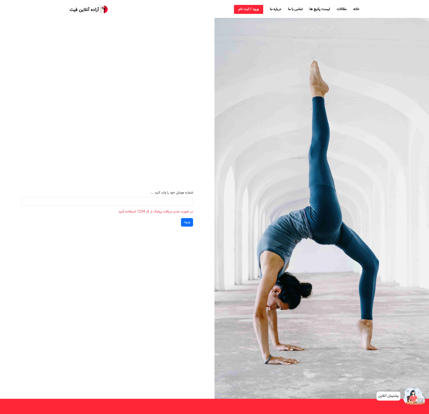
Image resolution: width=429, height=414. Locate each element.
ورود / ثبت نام (248, 9)
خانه (356, 9)
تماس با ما (295, 9)
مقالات (342, 9)
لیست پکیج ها (319, 9)
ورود (187, 222)
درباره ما (275, 9)
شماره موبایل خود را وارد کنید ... (171, 192)
